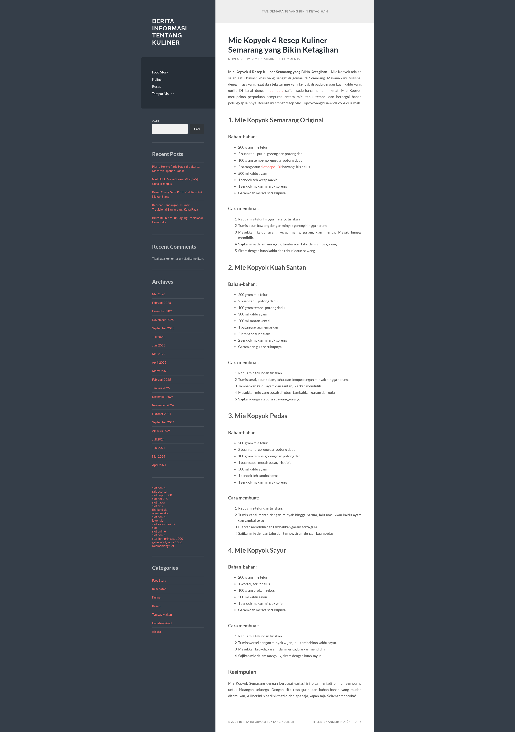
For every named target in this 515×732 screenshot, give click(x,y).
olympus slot (160, 513)
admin (269, 59)
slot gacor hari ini (163, 524)
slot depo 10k (271, 166)
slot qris (157, 506)
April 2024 (159, 465)
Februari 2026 (161, 302)
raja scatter (160, 491)
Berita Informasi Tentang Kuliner (169, 32)
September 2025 (163, 328)
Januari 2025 (161, 388)
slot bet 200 (160, 498)
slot (154, 527)
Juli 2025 (158, 337)
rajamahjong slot (163, 546)
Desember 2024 (163, 396)
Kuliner (157, 79)
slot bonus (159, 488)
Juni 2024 (158, 448)
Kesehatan (159, 589)
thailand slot (160, 509)
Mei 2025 (158, 354)
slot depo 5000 (162, 495)
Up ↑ (358, 721)
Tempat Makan (163, 94)
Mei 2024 (158, 456)
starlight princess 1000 (167, 538)
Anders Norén (339, 721)
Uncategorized (162, 623)
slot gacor (158, 502)
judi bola (276, 90)
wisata (156, 631)
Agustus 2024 (161, 430)
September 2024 (163, 422)
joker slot (158, 520)
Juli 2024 (158, 439)
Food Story (160, 72)
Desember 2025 (163, 311)
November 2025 (163, 320)
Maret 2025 (160, 371)
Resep (156, 86)
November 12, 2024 (243, 59)
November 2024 (163, 405)
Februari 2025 (161, 379)
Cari (155, 121)
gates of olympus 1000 (167, 542)
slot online (159, 531)
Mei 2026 (158, 294)
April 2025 (159, 362)
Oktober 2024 (161, 414)
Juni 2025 (158, 345)
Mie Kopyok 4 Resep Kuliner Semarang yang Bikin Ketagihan (283, 44)
